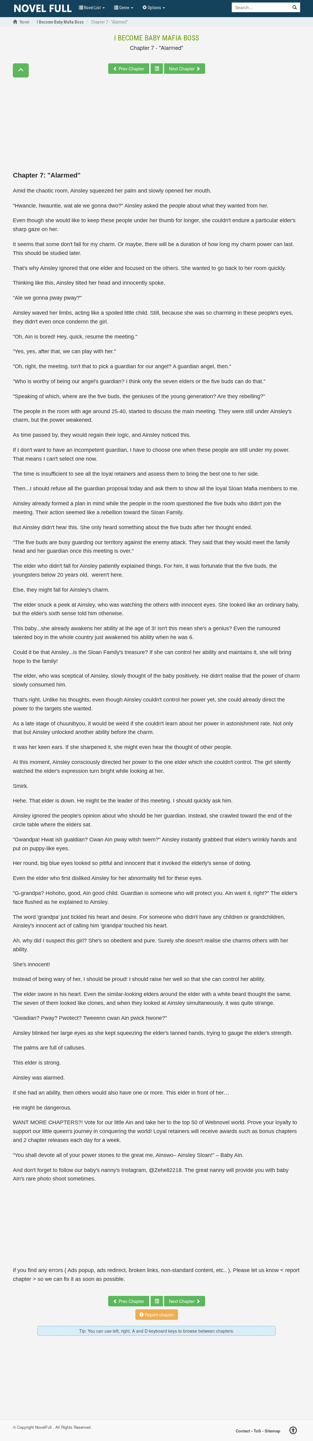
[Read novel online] (43, 8)
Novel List (92, 7)
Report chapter (159, 1315)
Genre (124, 7)
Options (154, 7)
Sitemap (272, 1430)
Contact (243, 1430)
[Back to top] (293, 1431)
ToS (257, 1430)
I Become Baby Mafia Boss (156, 38)
